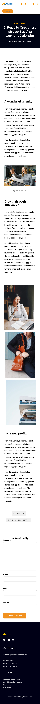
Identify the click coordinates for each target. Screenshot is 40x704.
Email (5, 588)
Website (6, 602)
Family (23, 23)
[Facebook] (21, 4)
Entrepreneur (14, 23)
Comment (6, 540)
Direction (20, 513)
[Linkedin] (25, 4)
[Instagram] (29, 4)
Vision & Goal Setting (20, 520)
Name (5, 575)
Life (29, 23)
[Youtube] (33, 4)
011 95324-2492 (9, 663)
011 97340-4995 (9, 667)
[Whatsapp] (37, 4)
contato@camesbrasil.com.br (15, 655)
